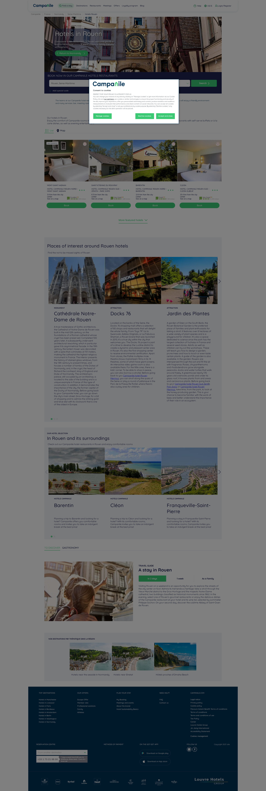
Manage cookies (102, 116)
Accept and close (165, 116)
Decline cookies (144, 116)
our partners (109, 99)
